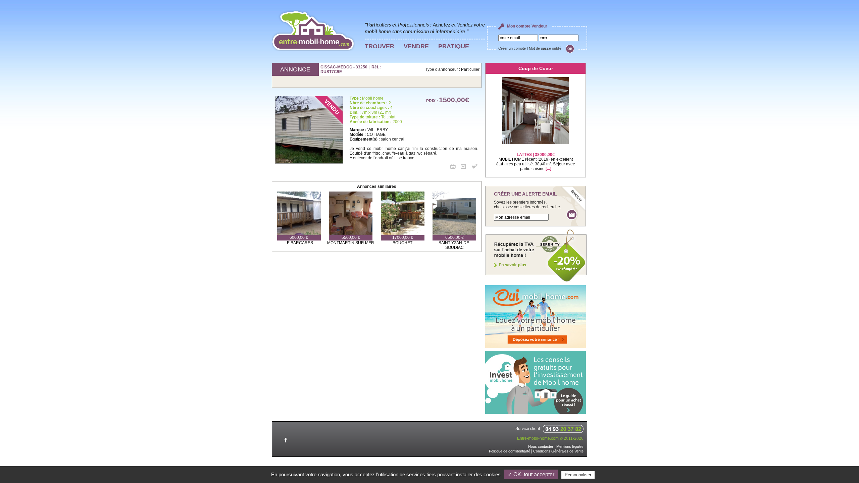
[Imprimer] (455, 167)
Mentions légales (570, 446)
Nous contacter (540, 446)
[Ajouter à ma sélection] (475, 167)
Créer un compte (512, 48)
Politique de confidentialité (509, 451)
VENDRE (416, 46)
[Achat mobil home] (536, 281)
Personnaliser (578, 474)
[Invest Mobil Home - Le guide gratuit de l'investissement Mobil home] (535, 412)
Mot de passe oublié (545, 48)
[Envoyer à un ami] (466, 167)
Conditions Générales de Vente (558, 451)
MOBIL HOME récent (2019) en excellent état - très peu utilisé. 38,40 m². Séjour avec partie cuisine (535, 161)
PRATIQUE (453, 46)
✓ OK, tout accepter (531, 474)
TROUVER (379, 46)
